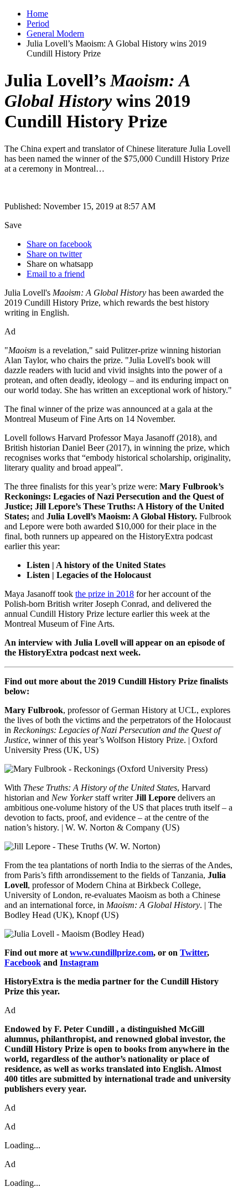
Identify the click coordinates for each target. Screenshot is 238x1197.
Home (37, 13)
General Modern (55, 33)
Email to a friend (56, 273)
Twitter (193, 952)
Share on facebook (59, 244)
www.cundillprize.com (111, 952)
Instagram (79, 962)
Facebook (22, 962)
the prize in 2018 (104, 593)
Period (38, 23)
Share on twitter (54, 254)
